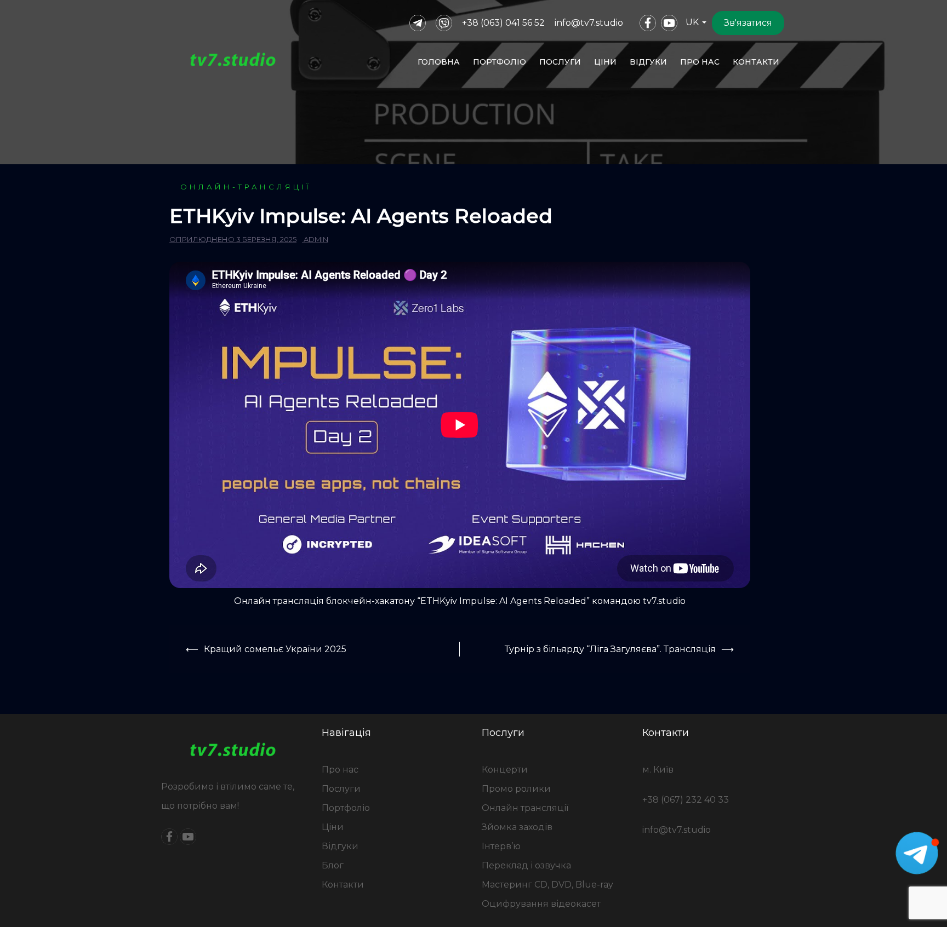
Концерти (505, 769)
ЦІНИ (605, 62)
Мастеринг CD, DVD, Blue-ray (547, 884)
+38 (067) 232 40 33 (685, 799)
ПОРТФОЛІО (499, 62)
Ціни (333, 827)
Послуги (341, 789)
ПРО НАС (700, 62)
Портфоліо (346, 808)
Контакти (343, 884)
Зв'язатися (748, 23)
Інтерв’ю (501, 846)
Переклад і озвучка (526, 865)
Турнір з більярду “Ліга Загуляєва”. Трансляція (610, 649)
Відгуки (340, 846)
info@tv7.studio (589, 23)
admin (316, 239)
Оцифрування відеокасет (541, 904)
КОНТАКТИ (756, 62)
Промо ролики (516, 789)
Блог (333, 865)
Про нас (340, 769)
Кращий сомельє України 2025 (275, 649)
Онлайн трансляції (525, 808)
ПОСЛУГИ (560, 62)
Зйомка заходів (517, 827)
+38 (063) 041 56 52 (503, 23)
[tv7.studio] (233, 61)
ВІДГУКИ (648, 62)
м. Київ (658, 769)
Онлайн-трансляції (245, 186)
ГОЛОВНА (439, 62)
